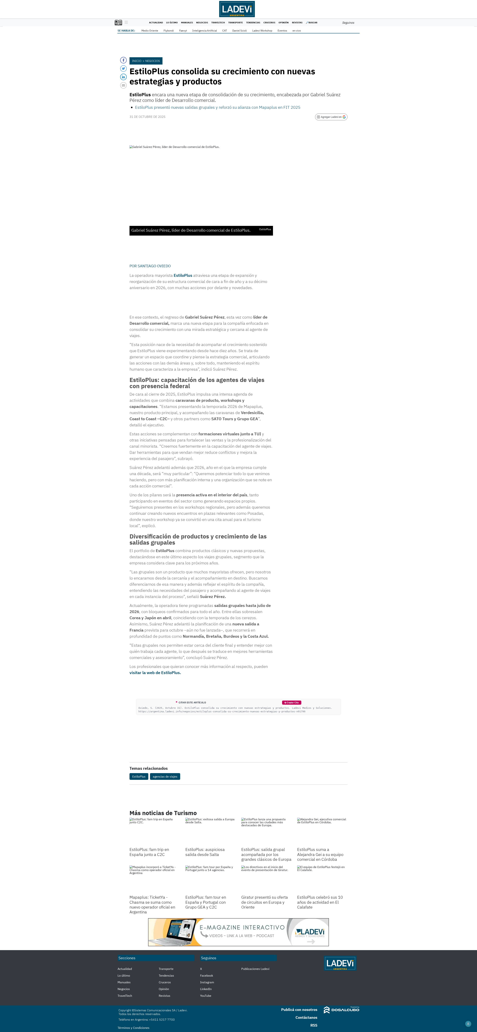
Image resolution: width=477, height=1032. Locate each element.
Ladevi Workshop (262, 30)
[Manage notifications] (468, 1024)
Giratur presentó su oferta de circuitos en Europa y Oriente (264, 902)
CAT (224, 30)
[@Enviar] (123, 85)
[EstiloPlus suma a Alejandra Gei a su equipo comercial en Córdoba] (322, 832)
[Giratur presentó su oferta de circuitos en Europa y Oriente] (266, 879)
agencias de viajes (165, 776)
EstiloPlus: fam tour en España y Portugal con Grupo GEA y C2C (205, 902)
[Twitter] (123, 68)
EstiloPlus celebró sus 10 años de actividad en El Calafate (320, 902)
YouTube (205, 995)
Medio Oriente (149, 30)
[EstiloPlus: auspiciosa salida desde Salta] (210, 832)
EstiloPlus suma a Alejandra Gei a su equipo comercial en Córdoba (320, 854)
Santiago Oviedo (154, 265)
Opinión (284, 22)
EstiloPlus (183, 275)
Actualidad (156, 22)
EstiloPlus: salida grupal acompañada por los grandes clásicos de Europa (266, 854)
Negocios (202, 22)
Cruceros (269, 22)
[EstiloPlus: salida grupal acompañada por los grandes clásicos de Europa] (266, 832)
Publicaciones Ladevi (255, 969)
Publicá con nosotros (299, 1009)
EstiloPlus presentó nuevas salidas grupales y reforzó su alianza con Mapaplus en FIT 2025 (217, 107)
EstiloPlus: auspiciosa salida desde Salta (205, 852)
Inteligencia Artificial (204, 30)
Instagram (207, 982)
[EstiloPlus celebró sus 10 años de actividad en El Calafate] (322, 879)
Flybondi (169, 30)
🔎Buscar (311, 22)
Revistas (297, 22)
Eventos (282, 30)
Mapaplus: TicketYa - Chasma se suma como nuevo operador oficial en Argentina (152, 904)
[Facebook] (123, 60)
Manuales (187, 22)
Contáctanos (306, 1017)
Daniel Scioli (239, 30)
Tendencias (253, 22)
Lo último (172, 22)
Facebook (206, 975)
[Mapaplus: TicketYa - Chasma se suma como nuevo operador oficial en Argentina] (154, 879)
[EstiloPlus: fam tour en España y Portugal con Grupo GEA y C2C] (210, 879)
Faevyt (183, 30)
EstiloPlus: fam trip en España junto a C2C (149, 852)
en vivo (297, 30)
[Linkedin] (123, 77)
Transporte (235, 22)
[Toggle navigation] (125, 22)
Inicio (136, 61)
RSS (313, 1025)
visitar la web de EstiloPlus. (155, 672)
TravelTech (218, 22)
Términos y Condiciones (133, 1028)
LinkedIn (206, 989)
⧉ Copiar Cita (292, 702)
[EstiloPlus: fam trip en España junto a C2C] (154, 832)
